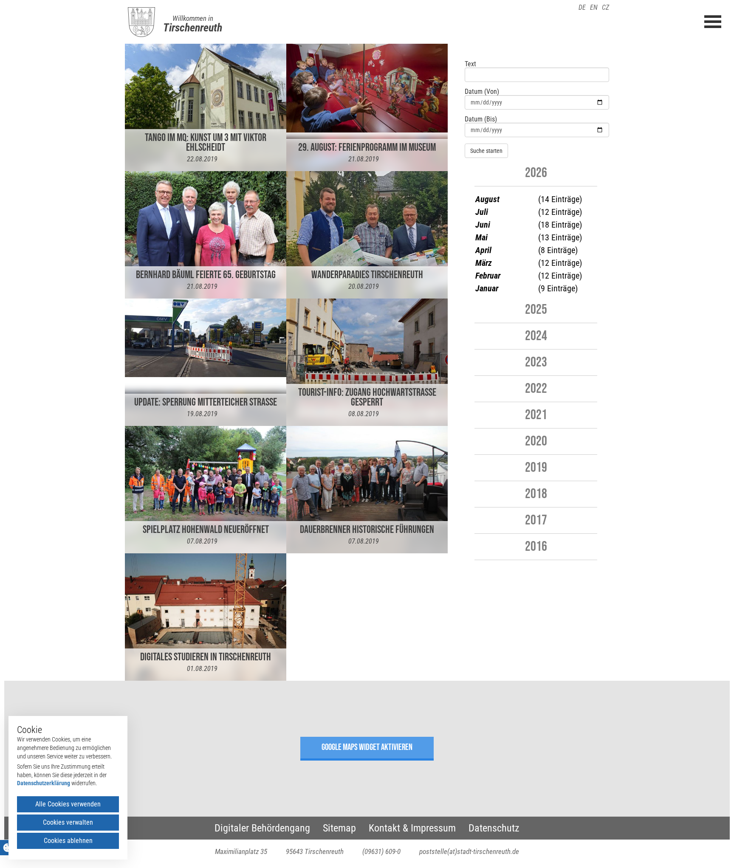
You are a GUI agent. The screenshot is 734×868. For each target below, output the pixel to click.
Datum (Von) (482, 91)
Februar (487, 276)
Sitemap (339, 828)
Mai (481, 237)
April (483, 250)
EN (594, 7)
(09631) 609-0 (381, 851)
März (483, 263)
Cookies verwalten (68, 822)
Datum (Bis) (481, 119)
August (487, 199)
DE (582, 7)
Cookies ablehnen (68, 841)
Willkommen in (192, 18)
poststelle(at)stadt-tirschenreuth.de (469, 851)
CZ (605, 7)
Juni (482, 225)
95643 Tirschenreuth (315, 851)
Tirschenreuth (192, 27)
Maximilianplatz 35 (241, 851)
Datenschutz (494, 828)
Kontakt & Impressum (412, 828)
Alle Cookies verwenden (68, 804)
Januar (486, 288)
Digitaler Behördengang (262, 828)
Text (470, 64)
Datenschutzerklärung (43, 783)
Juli (481, 212)
